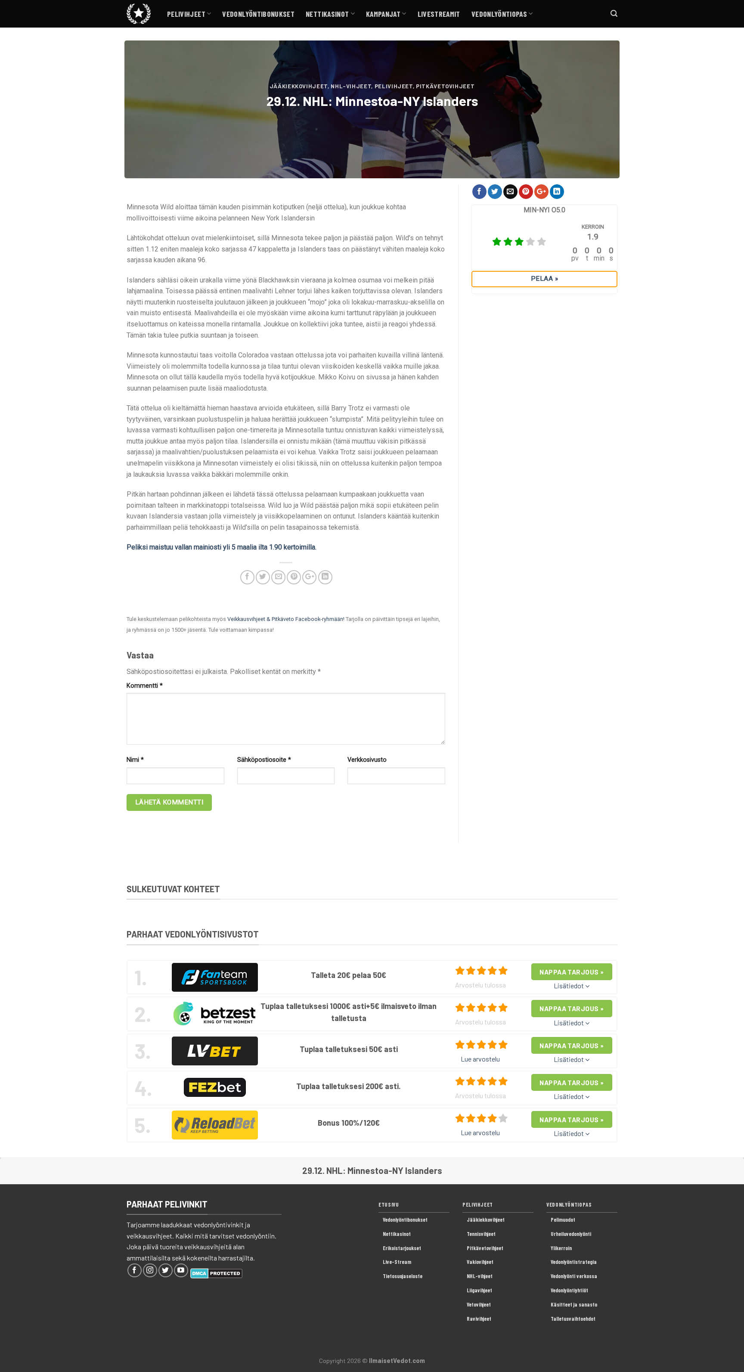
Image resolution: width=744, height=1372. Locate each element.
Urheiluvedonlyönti (571, 1233)
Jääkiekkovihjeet (299, 86)
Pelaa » (544, 278)
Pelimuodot (563, 1219)
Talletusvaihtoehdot (573, 1318)
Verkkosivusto (367, 760)
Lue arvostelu (480, 1059)
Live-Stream (397, 1261)
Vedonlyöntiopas (499, 14)
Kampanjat (383, 14)
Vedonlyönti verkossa (574, 1276)
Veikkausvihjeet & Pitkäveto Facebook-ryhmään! (285, 619)
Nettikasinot (327, 14)
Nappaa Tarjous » (571, 972)
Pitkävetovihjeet (445, 86)
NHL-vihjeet (351, 86)
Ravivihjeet (479, 1318)
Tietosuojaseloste (402, 1276)
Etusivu (388, 1204)
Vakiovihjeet (480, 1261)
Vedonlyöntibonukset (258, 14)
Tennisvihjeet (481, 1233)
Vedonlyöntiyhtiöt (569, 1290)
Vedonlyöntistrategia (574, 1261)
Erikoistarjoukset (402, 1248)
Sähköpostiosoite (264, 760)
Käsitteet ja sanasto (574, 1304)
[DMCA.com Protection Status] (216, 1272)
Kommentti (145, 685)
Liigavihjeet (479, 1290)
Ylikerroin (561, 1248)
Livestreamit (439, 14)
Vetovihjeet (479, 1304)
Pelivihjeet (186, 14)
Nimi (135, 760)
